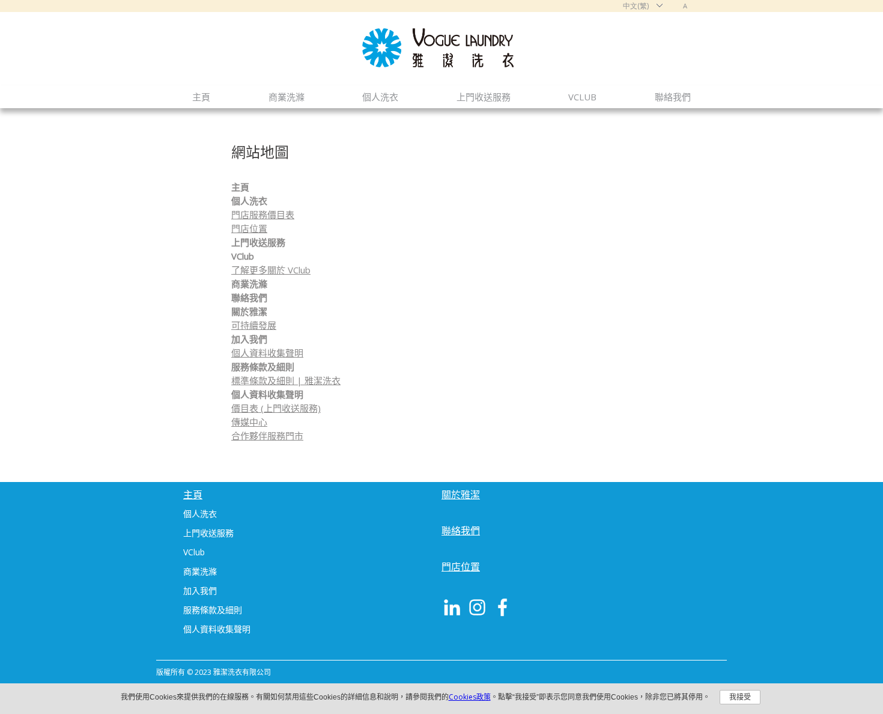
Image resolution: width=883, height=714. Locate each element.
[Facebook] (502, 607)
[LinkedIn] (452, 607)
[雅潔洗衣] (441, 63)
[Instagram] (477, 607)
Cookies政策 (470, 697)
